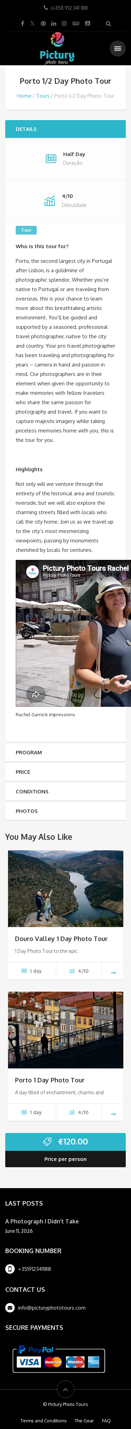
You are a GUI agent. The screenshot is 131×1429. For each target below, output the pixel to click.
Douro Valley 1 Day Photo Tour (61, 938)
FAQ (106, 1420)
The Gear (84, 1420)
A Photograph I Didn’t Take (42, 1221)
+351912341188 (34, 1269)
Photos (27, 811)
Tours (43, 95)
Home (24, 95)
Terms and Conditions (44, 1420)
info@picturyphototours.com (52, 1307)
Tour (26, 230)
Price (23, 772)
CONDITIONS (32, 791)
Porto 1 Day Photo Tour (50, 1080)
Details (26, 129)
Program (29, 752)
